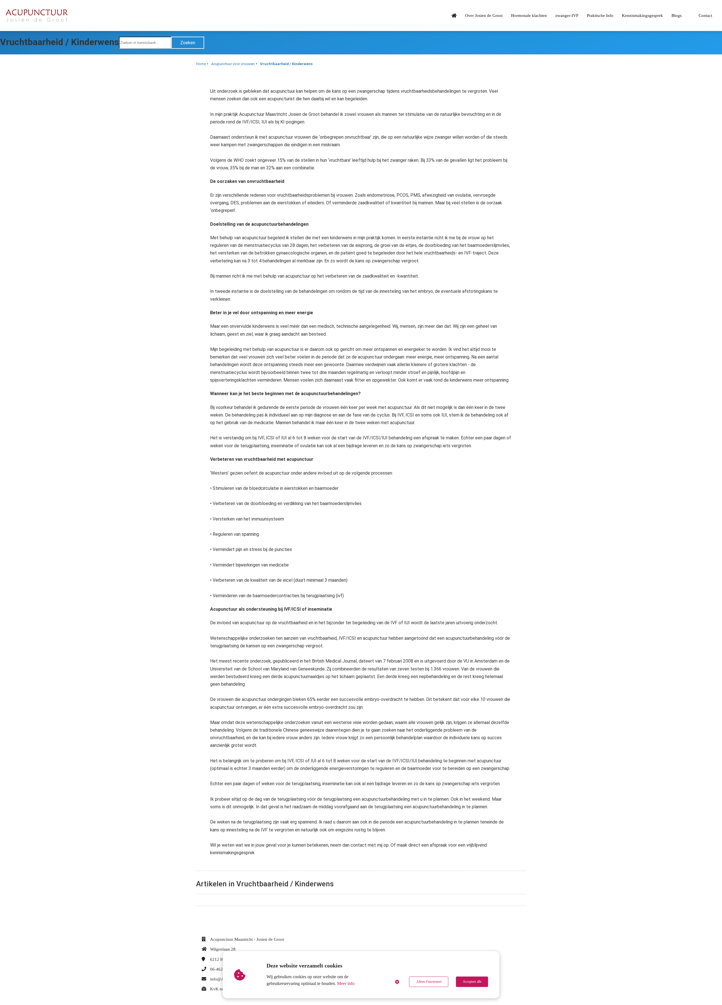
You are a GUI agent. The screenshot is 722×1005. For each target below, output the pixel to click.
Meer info (346, 983)
